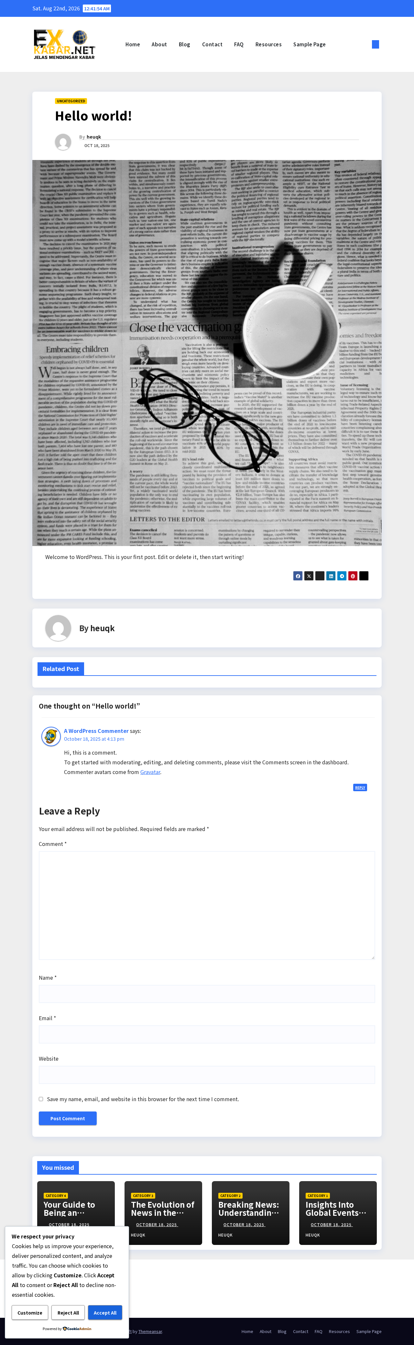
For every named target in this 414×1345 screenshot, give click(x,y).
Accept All (105, 1312)
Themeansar (150, 1331)
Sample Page (309, 44)
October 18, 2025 (70, 1224)
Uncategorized (71, 100)
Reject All (68, 1312)
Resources (269, 44)
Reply (360, 787)
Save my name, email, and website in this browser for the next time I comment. (143, 1099)
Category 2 (230, 1195)
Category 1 (318, 1195)
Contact (212, 44)
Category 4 (56, 1195)
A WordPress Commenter (96, 731)
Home (132, 44)
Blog (185, 44)
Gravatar (150, 772)
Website (49, 1058)
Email (47, 1018)
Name (48, 977)
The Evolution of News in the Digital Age (162, 1212)
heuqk (94, 137)
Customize (29, 1312)
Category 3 (143, 1195)
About (159, 44)
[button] (365, 44)
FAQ (239, 44)
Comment (53, 844)
